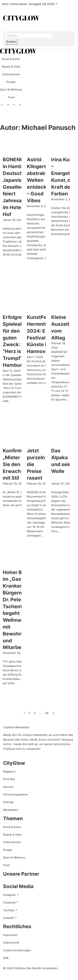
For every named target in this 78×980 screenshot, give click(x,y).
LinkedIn (8, 918)
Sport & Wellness (14, 857)
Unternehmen (12, 842)
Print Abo (9, 779)
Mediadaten (10, 810)
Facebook (9, 902)
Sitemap (8, 802)
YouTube (8, 910)
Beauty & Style (12, 834)
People (7, 850)
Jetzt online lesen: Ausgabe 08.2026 (27, 4)
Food (6, 865)
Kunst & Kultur (12, 827)
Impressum (10, 935)
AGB (6, 958)
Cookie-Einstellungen (17, 950)
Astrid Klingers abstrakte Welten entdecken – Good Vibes (39, 180)
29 (46, 713)
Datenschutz (11, 942)
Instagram (9, 895)
